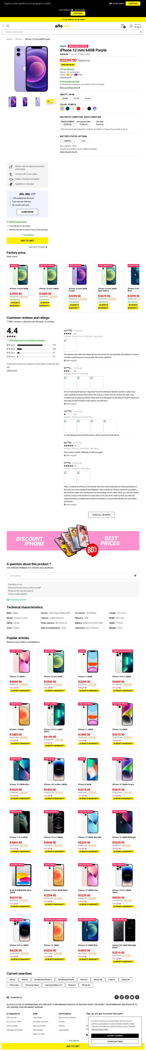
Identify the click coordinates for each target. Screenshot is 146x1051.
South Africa (16, 997)
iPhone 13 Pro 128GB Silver (53, 730)
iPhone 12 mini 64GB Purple (78, 290)
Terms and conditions (67, 1017)
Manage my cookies (15, 1030)
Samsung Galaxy (32, 985)
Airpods (25, 980)
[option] (31, 68)
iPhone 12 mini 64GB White (56, 890)
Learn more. (12, 370)
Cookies (62, 1026)
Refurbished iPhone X (43, 980)
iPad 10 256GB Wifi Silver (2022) (21, 891)
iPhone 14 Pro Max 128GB (55, 784)
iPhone (19, 39)
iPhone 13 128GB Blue (19, 784)
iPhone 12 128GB (51, 945)
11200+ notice (83, 54)
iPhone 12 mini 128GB (49, 289)
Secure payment (39, 1026)
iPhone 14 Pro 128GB (19, 945)
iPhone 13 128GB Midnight (124, 837)
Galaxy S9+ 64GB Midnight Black (124, 946)
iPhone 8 (83, 980)
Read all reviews (101, 515)
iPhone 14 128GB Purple (123, 784)
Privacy (62, 1022)
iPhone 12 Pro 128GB (53, 837)
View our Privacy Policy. (100, 1029)
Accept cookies (115, 1036)
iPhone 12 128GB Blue (88, 945)
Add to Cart (73, 1046)
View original (70, 360)
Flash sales (14, 985)
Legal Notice (64, 1030)
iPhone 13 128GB (17, 677)
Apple (63, 46)
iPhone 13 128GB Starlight (89, 837)
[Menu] (7, 25)
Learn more (27, 212)
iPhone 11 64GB (85, 677)
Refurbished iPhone (66, 980)
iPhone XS (86, 985)
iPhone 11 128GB (85, 729)
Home (9, 39)
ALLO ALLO (13, 1022)
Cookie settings (115, 1042)
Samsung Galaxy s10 (53, 985)
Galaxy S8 (125, 980)
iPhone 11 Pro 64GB (18, 837)
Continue (132, 4)
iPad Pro (112, 980)
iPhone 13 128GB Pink (88, 890)
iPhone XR (98, 980)
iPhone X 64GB (84, 784)
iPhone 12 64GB (17, 729)
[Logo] (63, 26)
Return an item (39, 1034)
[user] (131, 25)
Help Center (37, 1017)
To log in (137, 27)
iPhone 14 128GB (119, 729)
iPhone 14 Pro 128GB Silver (121, 891)
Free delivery (38, 1030)
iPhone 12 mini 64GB (19, 289)
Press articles (12, 1026)
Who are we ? (12, 1017)
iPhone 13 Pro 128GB (121, 677)
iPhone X (71, 985)
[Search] (141, 32)
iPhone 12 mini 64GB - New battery (108, 290)
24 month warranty (40, 1022)
